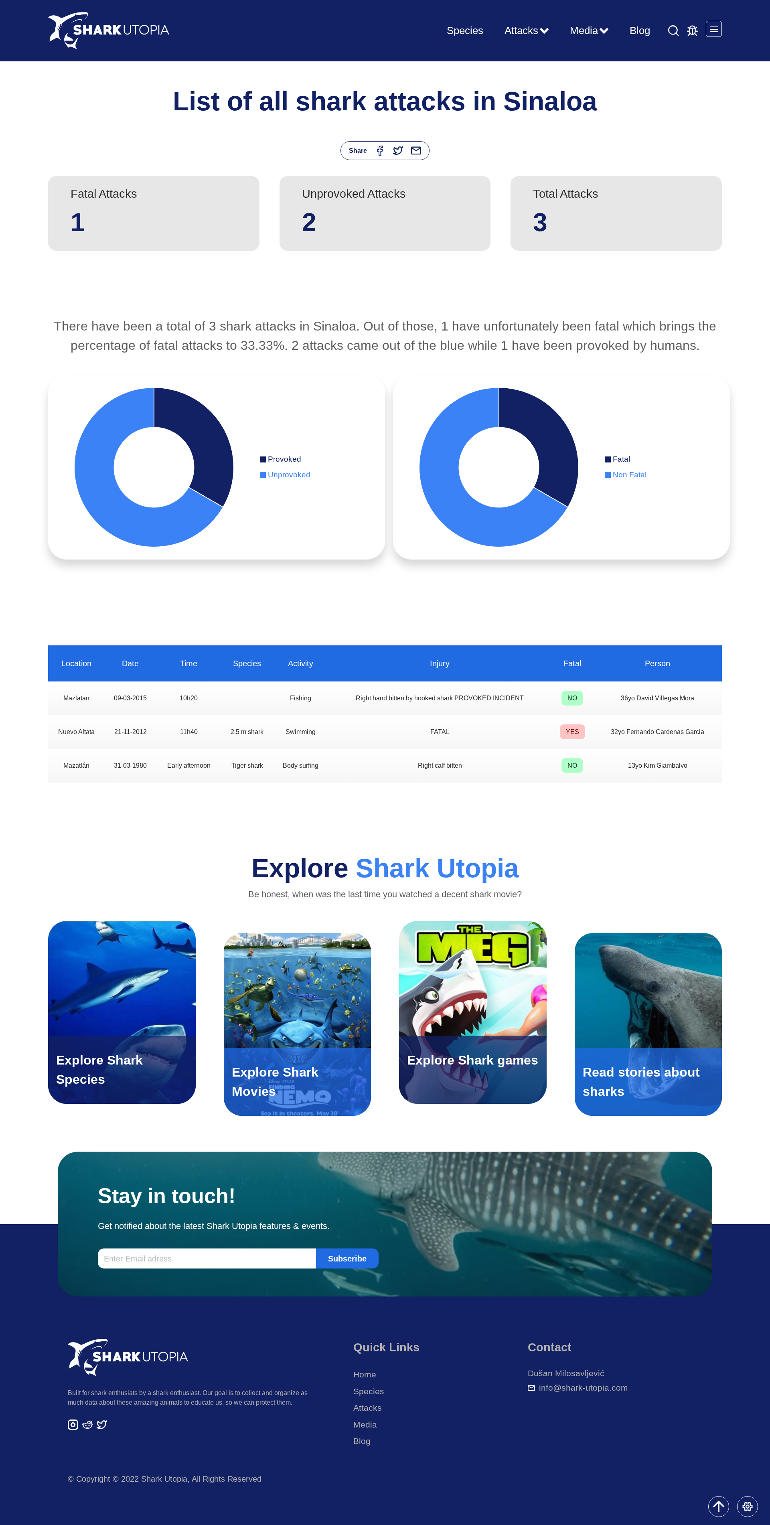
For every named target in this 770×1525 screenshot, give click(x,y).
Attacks (367, 1407)
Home (364, 1374)
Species (465, 30)
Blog (640, 30)
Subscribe (347, 1258)
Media (365, 1424)
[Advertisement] (385, 289)
